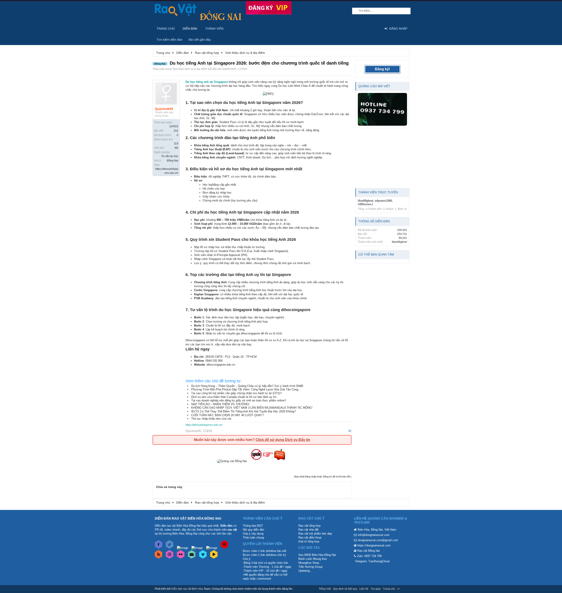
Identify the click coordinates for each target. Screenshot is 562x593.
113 (176, 143)
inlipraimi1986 (383, 200)
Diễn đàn (190, 28)
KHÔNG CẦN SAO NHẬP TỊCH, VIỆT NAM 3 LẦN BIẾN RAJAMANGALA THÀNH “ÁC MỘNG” (252, 407)
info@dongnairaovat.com (373, 535)
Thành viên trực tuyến (378, 192)
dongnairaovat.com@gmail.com (378, 540)
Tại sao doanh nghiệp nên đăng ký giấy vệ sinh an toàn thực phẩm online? (238, 400)
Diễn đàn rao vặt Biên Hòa (187, 588)
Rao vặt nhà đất (308, 529)
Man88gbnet (365, 200)
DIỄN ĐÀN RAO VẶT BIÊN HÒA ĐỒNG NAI (188, 518)
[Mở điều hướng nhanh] (404, 52)
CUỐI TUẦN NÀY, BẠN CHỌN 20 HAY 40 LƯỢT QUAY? (227, 415)
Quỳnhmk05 (229, 69)
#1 (349, 431)
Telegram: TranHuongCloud (372, 561)
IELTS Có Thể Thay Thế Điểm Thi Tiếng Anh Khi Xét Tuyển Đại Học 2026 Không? (243, 411)
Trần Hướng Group (310, 566)
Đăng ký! (382, 69)
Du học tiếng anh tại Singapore (207, 81)
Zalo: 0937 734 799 (369, 556)
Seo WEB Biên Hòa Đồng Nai (317, 555)
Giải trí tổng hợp (308, 541)
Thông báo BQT (253, 525)
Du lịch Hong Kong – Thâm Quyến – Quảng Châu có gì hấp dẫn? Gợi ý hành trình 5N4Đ (247, 386)
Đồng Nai (172, 160)
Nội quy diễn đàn (253, 529)
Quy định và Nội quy (345, 588)
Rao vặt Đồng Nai (368, 550)
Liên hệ (363, 588)
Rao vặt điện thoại (309, 537)
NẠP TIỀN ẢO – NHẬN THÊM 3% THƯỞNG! (220, 404)
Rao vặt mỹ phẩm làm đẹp (315, 533)
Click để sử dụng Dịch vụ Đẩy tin (283, 440)
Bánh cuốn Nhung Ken (312, 558)
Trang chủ (166, 28)
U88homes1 (365, 204)
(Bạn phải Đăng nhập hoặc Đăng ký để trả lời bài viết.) (322, 476)
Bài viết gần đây (200, 39)
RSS (404, 588)
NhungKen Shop (308, 562)
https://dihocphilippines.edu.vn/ (204, 424)
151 (176, 130)
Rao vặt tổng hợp (309, 525)
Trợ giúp (376, 588)
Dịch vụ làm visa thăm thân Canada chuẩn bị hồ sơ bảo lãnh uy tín (233, 397)
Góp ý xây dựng (253, 533)
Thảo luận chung (253, 537)
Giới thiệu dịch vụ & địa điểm (190, 69)
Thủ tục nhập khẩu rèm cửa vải (211, 418)
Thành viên (214, 28)
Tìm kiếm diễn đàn (169, 39)
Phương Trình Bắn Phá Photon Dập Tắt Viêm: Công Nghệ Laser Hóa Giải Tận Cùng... (246, 389)
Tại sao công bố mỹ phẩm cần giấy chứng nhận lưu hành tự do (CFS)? (236, 393)
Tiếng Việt (325, 588)
